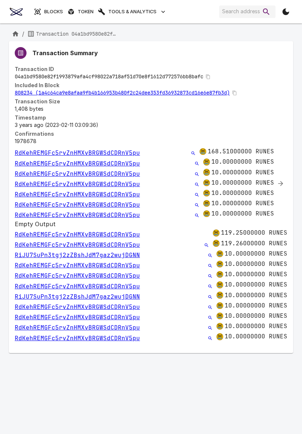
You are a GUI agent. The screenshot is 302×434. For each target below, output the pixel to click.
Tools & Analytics (132, 11)
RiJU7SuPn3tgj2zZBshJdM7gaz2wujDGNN (77, 255)
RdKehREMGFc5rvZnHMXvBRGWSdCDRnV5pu (77, 153)
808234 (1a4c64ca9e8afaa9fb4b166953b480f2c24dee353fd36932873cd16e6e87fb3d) (122, 92)
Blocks (53, 11)
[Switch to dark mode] (285, 11)
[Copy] (208, 77)
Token (86, 11)
